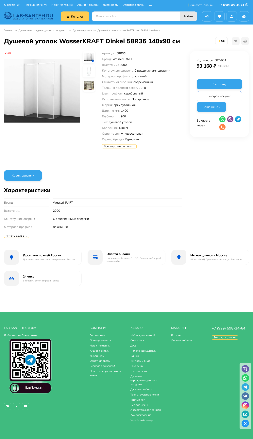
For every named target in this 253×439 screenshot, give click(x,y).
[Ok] (16, 406)
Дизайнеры (110, 5)
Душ (133, 345)
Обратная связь (133, 5)
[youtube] (25, 406)
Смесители (137, 340)
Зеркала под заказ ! (102, 365)
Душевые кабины (141, 389)
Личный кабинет (181, 340)
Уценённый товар (141, 420)
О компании (12, 5)
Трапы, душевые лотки (144, 394)
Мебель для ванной (142, 335)
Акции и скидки (87, 5)
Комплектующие (140, 414)
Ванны (134, 355)
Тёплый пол (137, 399)
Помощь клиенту (36, 5)
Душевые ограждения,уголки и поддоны (42, 30)
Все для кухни (139, 404)
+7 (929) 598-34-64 (232, 5)
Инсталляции (138, 371)
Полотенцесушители (143, 350)
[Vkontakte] (7, 406)
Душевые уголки (82, 30)
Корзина (176, 335)
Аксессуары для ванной (145, 409)
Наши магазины (62, 5)
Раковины (136, 365)
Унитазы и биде (140, 360)
